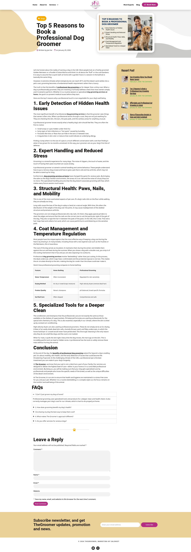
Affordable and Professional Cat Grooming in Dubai (141, 104)
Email (36, 483)
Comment (37, 449)
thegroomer (90, 541)
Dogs (43, 18)
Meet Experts (129, 5)
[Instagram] (98, 548)
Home (35, 5)
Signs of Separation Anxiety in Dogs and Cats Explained (140, 115)
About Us (43, 5)
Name (36, 475)
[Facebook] (93, 548)
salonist (115, 541)
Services (52, 5)
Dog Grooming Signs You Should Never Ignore (141, 78)
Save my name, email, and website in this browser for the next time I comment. (65, 499)
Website (36, 491)
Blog (138, 5)
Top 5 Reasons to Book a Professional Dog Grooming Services (139, 91)
